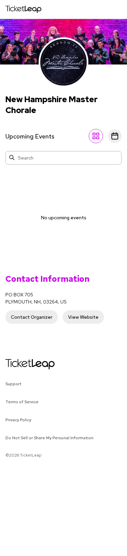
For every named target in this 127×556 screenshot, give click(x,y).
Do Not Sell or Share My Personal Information (49, 438)
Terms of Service (22, 402)
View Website (83, 317)
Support (13, 384)
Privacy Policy (18, 420)
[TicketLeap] (21, 364)
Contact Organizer (31, 317)
